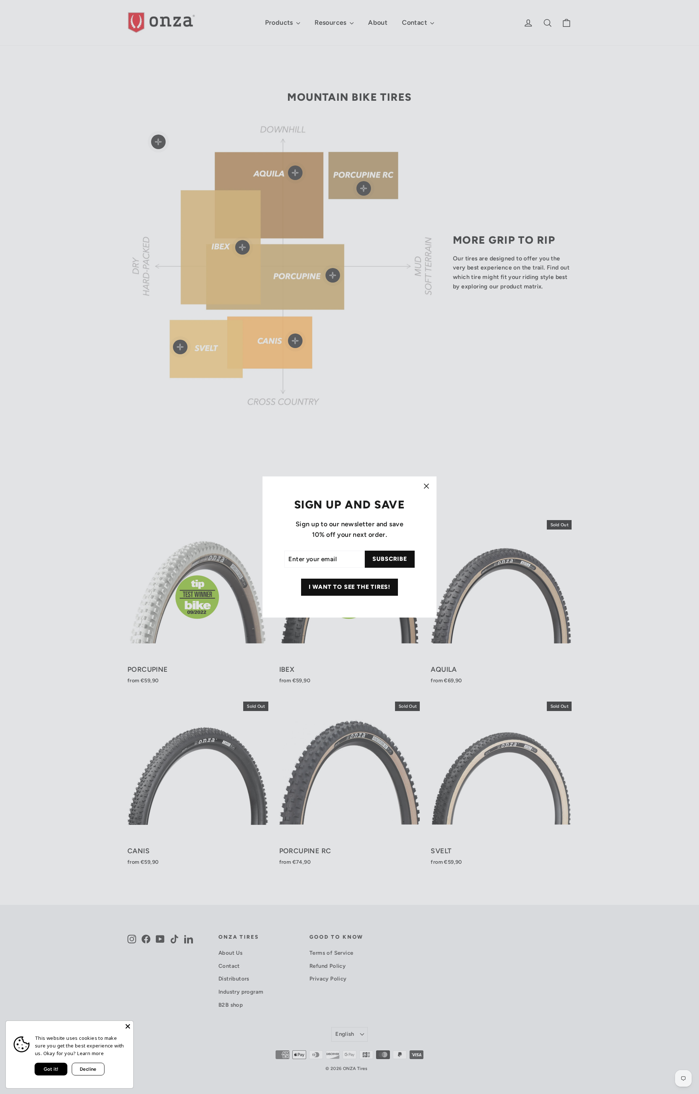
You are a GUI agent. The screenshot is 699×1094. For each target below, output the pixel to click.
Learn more (90, 1053)
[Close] (127, 1026)
